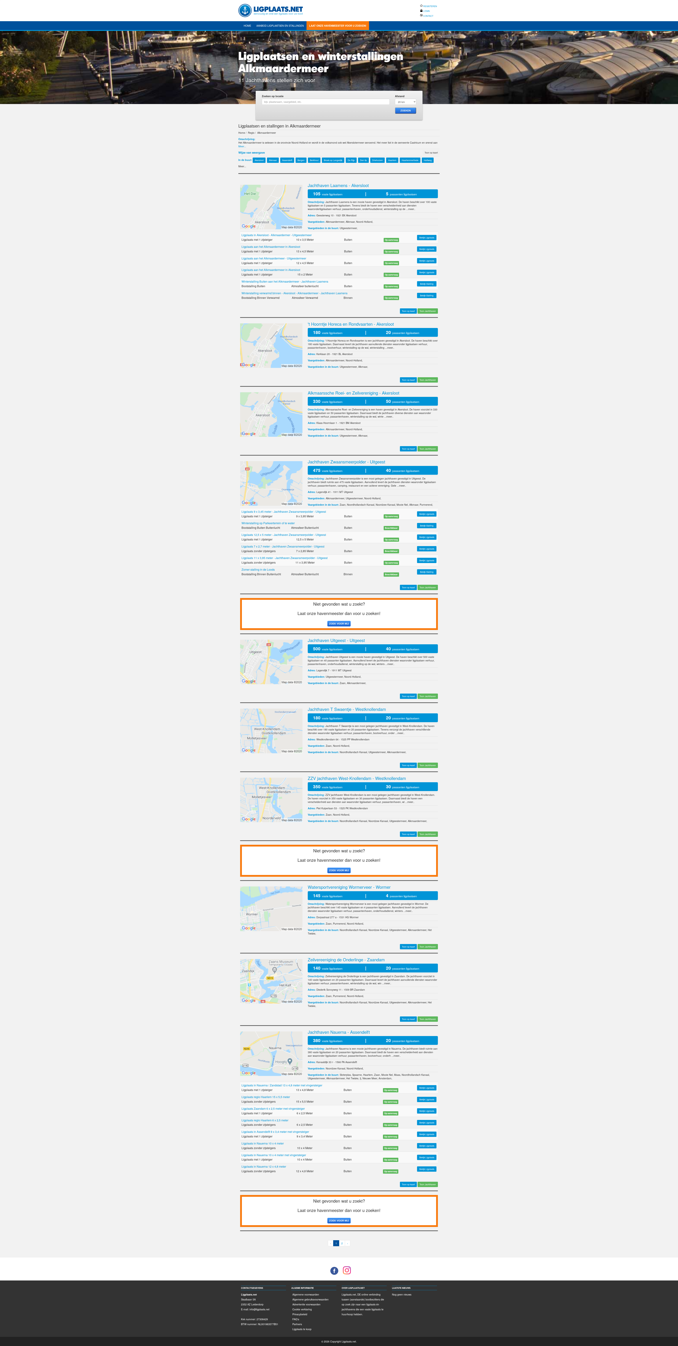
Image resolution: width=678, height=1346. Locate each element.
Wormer (354, 917)
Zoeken (405, 110)
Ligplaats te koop (301, 1329)
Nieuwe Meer (369, 1078)
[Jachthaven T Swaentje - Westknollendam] (271, 730)
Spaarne (357, 1074)
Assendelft (351, 1062)
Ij (360, 1078)
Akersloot (351, 215)
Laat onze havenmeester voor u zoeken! (337, 25)
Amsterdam (385, 1078)
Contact (428, 15)
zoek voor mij (339, 623)
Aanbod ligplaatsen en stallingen (280, 25)
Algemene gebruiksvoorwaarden (310, 1299)
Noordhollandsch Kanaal (360, 504)
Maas (397, 1074)
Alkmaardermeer (335, 221)
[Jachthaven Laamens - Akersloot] (271, 206)
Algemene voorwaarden (305, 1294)
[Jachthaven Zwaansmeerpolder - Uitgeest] (271, 483)
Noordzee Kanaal (385, 504)
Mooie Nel (402, 504)
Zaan (343, 504)
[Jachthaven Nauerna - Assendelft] (271, 1053)
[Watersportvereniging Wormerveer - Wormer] (271, 908)
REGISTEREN (430, 6)
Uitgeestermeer (348, 228)
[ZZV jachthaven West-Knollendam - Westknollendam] (271, 799)
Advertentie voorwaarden (306, 1304)
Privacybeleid (299, 1314)
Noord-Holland (364, 221)
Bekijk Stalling (426, 283)
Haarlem (368, 1074)
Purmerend (426, 504)
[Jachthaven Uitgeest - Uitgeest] (271, 661)
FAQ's (295, 1319)
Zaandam (359, 989)
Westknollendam (360, 739)
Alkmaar (350, 221)
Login (426, 10)
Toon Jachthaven (428, 310)
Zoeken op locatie (273, 96)
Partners (297, 1324)
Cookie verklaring (302, 1309)
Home (247, 25)
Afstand (400, 96)
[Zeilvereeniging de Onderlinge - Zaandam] (271, 981)
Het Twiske (352, 1078)
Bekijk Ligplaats (426, 237)
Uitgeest (348, 492)
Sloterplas (345, 1074)
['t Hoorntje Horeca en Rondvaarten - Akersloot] (271, 345)
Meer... (242, 146)
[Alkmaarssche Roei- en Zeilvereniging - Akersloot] (271, 414)
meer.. (411, 209)
